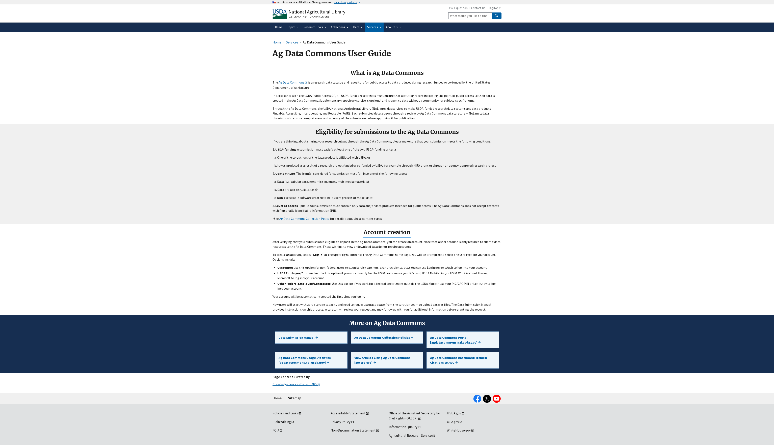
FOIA (276, 430)
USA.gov (453, 422)
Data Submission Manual (297, 338)
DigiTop (493, 8)
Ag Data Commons (291, 82)
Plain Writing (282, 422)
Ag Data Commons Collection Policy (304, 219)
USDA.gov (454, 413)
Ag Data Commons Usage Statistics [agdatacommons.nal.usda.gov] (305, 360)
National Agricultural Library (317, 12)
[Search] (496, 15)
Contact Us (478, 8)
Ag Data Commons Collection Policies (382, 338)
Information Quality (403, 427)
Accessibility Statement (348, 413)
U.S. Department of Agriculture (309, 16)
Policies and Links (285, 413)
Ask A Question (458, 8)
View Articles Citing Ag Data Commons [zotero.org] (382, 360)
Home (277, 398)
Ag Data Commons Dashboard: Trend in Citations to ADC (458, 360)
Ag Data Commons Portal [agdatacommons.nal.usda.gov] (454, 340)
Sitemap (294, 398)
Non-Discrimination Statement (353, 430)
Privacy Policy (341, 422)
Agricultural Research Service (410, 435)
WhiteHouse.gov (459, 430)
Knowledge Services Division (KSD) (296, 384)
